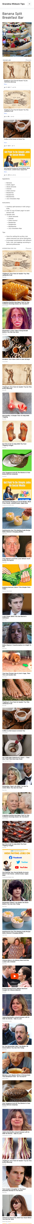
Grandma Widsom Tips (13, 4)
